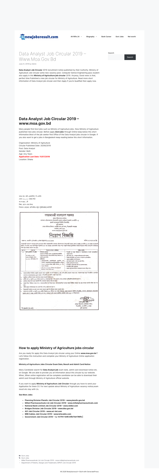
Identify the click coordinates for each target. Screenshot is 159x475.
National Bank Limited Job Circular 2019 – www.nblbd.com (51, 406)
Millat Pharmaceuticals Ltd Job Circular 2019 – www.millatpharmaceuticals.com (61, 403)
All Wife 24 (75, 37)
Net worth (132, 37)
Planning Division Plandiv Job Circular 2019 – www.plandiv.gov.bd (55, 400)
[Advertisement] (65, 15)
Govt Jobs (120, 37)
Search (111, 53)
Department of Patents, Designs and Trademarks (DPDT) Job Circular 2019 (48, 463)
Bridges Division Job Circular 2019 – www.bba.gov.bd (49, 408)
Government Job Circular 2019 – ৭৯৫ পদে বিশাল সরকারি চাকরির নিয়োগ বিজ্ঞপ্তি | (54, 417)
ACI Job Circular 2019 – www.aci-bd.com (43, 411)
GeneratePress (93, 472)
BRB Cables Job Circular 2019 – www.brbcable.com (48, 414)
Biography (90, 37)
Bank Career (106, 37)
